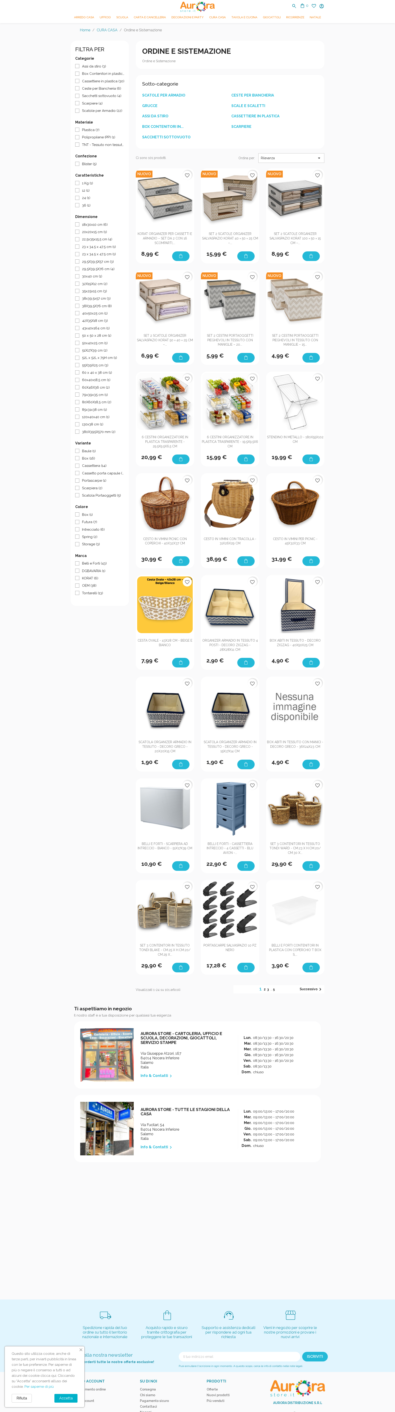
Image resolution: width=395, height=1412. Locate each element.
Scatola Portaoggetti (101, 495)
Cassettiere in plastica (103, 81)
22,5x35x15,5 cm (97, 239)
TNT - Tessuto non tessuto (103, 145)
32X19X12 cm (94, 284)
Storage (91, 544)
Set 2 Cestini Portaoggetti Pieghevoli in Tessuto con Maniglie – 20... (230, 340)
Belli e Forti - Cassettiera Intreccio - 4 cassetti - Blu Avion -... (230, 848)
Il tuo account (89, 1381)
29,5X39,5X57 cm (98, 262)
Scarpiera (92, 488)
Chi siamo (147, 1395)
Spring (89, 537)
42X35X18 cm (95, 321)
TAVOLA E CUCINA (244, 17)
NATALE (315, 17)
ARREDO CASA (84, 17)
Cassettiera (94, 466)
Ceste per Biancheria (101, 88)
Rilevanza (291, 158)
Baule (89, 451)
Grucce (149, 106)
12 (86, 190)
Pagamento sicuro (154, 1401)
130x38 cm (92, 424)
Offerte (212, 1389)
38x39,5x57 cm (96, 298)
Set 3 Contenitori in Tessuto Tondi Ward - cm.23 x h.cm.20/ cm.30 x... (295, 848)
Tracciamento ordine (89, 1389)
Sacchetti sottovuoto (101, 96)
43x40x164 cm (96, 328)
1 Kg (87, 183)
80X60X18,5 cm (96, 402)
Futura (89, 522)
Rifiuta (21, 1398)
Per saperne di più (39, 1387)
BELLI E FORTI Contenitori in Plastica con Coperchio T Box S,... (295, 950)
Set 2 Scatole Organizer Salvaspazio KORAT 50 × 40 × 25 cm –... (165, 340)
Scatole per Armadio (102, 111)
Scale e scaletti (248, 106)
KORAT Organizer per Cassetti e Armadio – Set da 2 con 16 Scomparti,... (165, 238)
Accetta (66, 1398)
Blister (89, 164)
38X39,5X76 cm (97, 306)
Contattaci (148, 1406)
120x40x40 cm (95, 417)
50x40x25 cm (95, 343)
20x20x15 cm (94, 232)
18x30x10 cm (95, 225)
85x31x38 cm (94, 410)
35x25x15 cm (94, 291)
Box (88, 458)
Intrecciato (93, 529)
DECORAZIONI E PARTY (187, 17)
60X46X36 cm (96, 387)
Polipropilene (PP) (98, 137)
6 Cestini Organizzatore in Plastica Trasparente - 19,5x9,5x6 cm (230, 441)
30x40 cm (92, 276)
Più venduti (215, 1401)
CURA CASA (217, 17)
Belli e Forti (94, 563)
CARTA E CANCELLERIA (150, 17)
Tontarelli (92, 593)
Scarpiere (92, 103)
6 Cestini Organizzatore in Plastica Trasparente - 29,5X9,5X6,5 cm (165, 441)
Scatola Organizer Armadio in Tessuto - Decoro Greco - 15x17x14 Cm (230, 746)
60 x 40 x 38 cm (97, 373)
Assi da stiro (94, 66)
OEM (89, 586)
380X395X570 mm (98, 432)
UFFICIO (105, 17)
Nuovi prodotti (218, 1395)
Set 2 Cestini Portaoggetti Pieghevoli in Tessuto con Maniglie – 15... (295, 340)
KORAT (90, 578)
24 (86, 198)
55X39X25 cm (95, 365)
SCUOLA (122, 17)
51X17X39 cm (94, 350)
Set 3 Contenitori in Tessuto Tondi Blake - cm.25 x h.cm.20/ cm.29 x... (164, 950)
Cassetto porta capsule (103, 473)
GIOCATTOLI (272, 17)
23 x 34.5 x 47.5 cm (99, 247)
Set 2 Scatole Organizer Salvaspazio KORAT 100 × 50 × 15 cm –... (295, 238)
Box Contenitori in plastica (103, 74)
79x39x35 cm (95, 395)
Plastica (90, 130)
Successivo (311, 989)
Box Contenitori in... (163, 126)
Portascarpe (94, 481)
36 (86, 205)
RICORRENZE (295, 17)
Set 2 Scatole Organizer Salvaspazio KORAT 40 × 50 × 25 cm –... (230, 238)
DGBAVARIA (93, 571)
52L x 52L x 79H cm (99, 358)
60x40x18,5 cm (96, 380)
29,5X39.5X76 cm (98, 269)
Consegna (148, 1389)
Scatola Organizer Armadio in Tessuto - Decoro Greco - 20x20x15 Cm (165, 746)
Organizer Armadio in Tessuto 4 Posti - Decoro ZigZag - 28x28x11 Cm (230, 645)
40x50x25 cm (95, 313)
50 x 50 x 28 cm (96, 336)
